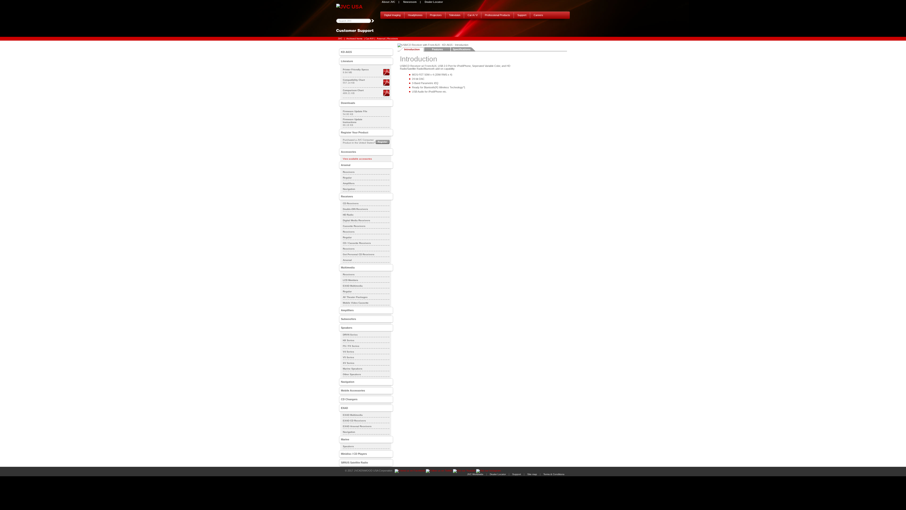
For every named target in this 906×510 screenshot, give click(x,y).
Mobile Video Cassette (356, 303)
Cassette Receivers (354, 226)
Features (437, 49)
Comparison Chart (353, 90)
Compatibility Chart (354, 80)
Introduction (412, 49)
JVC (340, 38)
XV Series (348, 363)
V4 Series (348, 351)
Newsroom (410, 1)
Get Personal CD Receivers (358, 254)
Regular (347, 177)
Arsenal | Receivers (387, 38)
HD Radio (348, 214)
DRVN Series (350, 334)
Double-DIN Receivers (355, 209)
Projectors (436, 15)
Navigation (349, 189)
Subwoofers (348, 319)
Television (454, 15)
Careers (538, 15)
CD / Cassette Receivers (357, 243)
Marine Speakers (352, 368)
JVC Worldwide (475, 474)
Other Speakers (352, 374)
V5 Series (348, 357)
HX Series (348, 340)
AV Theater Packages (355, 297)
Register (382, 142)
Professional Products (497, 15)
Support (521, 15)
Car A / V (473, 15)
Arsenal (347, 260)
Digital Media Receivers (356, 220)
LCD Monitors (350, 280)
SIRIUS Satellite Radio (354, 462)
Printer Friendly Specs (356, 69)
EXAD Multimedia (353, 286)
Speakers (348, 446)
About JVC (388, 1)
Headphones (415, 15)
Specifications (461, 49)
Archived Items (354, 38)
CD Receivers (351, 203)
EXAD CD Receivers (354, 420)
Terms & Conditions (553, 474)
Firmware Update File (355, 111)
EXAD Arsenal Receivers (357, 426)
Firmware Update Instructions (352, 120)
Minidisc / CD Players (354, 453)
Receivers (349, 172)
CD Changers (349, 399)
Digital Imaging (392, 15)
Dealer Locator (434, 1)
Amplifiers (349, 183)
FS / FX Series (351, 346)
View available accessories (357, 158)
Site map (532, 474)
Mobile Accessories (353, 390)
